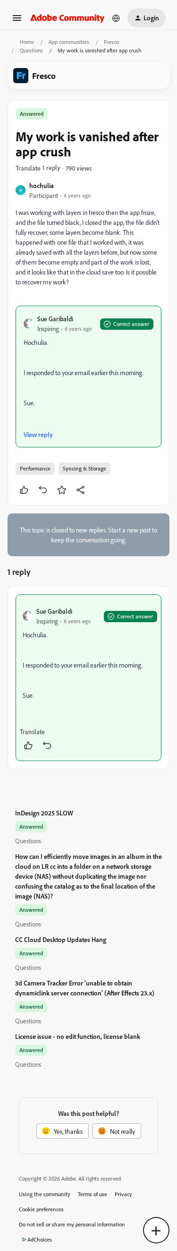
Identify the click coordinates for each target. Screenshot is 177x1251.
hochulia (41, 185)
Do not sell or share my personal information (72, 1224)
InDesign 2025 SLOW (44, 813)
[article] (88, 677)
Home (27, 41)
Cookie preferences (41, 1209)
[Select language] (116, 18)
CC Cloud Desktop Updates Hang (60, 939)
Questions (31, 50)
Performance (35, 468)
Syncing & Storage (84, 468)
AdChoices (39, 1239)
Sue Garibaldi (55, 319)
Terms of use (92, 1194)
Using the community (44, 1194)
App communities (69, 41)
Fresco (111, 41)
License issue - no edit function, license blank (77, 1036)
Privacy (123, 1194)
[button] (17, 21)
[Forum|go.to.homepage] (67, 17)
